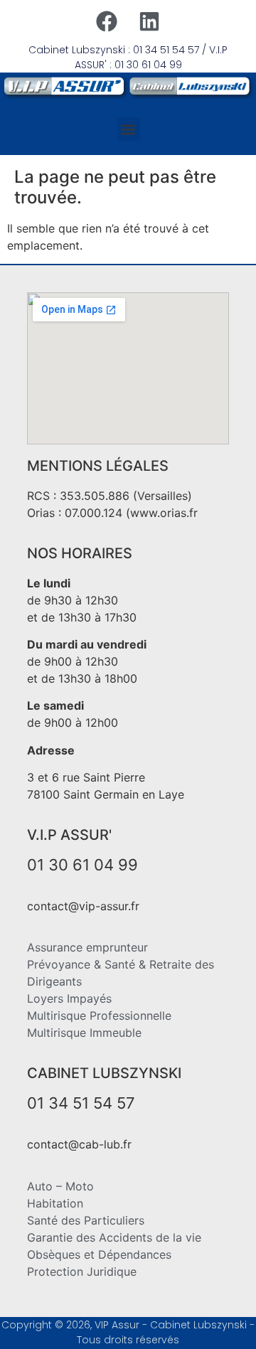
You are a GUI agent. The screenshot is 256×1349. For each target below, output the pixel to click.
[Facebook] (106, 21)
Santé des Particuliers (85, 1220)
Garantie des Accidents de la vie (114, 1237)
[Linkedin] (149, 21)
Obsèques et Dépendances (99, 1254)
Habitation (55, 1203)
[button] (128, 129)
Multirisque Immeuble (84, 1032)
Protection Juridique (82, 1271)
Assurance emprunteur (87, 947)
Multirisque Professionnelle (99, 1015)
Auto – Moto (60, 1186)
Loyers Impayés (69, 998)
